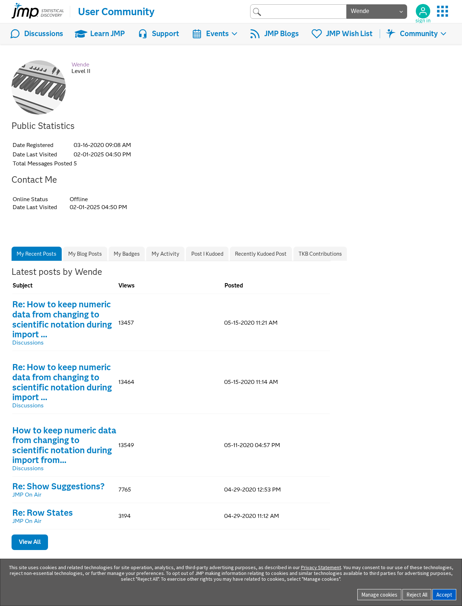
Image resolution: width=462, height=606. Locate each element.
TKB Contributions (320, 254)
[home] (38, 11)
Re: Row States (42, 512)
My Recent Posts (36, 254)
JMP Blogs (281, 33)
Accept (444, 594)
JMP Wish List (349, 33)
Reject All (416, 594)
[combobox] (298, 11)
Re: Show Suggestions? (58, 486)
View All (30, 541)
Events (217, 33)
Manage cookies (379, 594)
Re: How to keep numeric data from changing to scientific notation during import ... (62, 319)
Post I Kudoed (207, 254)
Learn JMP (107, 33)
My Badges (127, 254)
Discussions (43, 33)
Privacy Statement (321, 567)
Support (165, 33)
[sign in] (423, 11)
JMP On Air (27, 494)
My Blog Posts (85, 254)
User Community (116, 11)
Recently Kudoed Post (261, 254)
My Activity (165, 254)
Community (419, 33)
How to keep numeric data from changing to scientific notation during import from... (64, 445)
